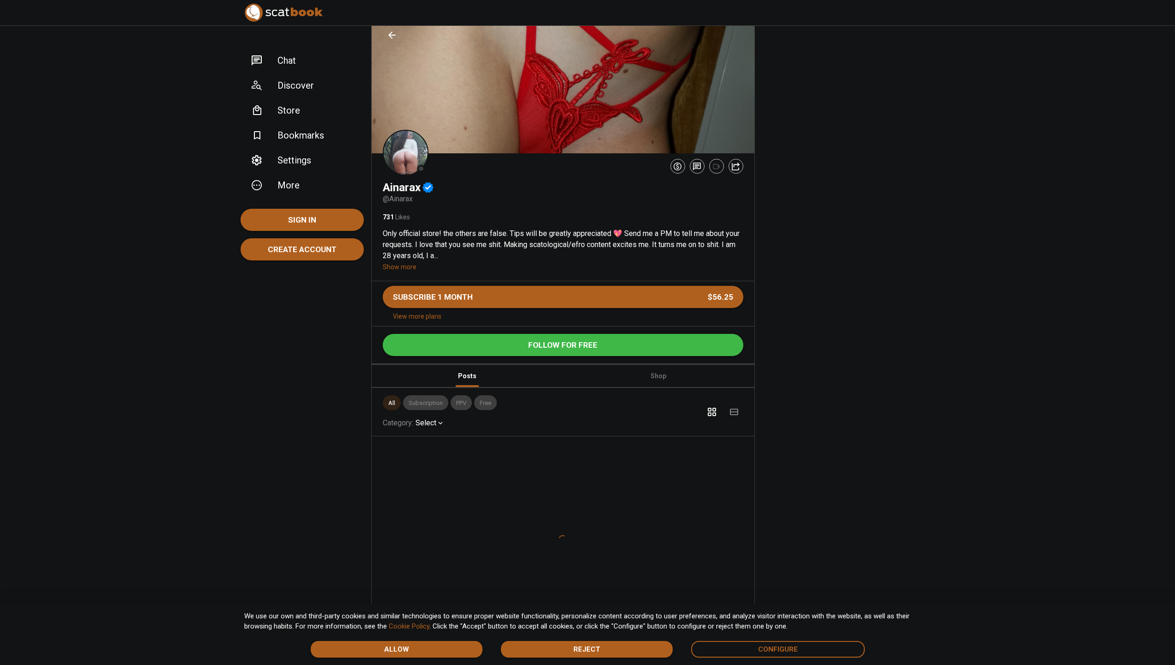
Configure (778, 649)
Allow (396, 649)
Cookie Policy (409, 626)
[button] (302, 60)
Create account (302, 249)
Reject (586, 649)
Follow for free (562, 345)
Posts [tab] (467, 376)
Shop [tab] (658, 376)
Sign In (302, 219)
